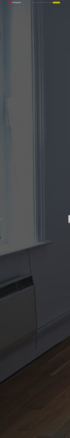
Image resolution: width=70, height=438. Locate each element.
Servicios (40, 2)
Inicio (33, 2)
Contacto (50, 2)
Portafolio (36, 2)
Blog (47, 2)
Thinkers (44, 2)
